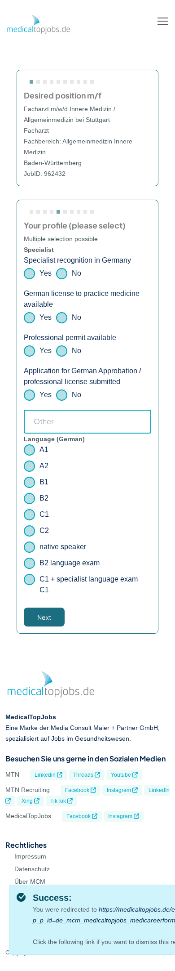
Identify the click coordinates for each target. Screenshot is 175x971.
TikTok (58, 801)
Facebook (78, 790)
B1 (43, 482)
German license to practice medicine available (82, 299)
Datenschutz (32, 869)
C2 (44, 530)
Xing (28, 801)
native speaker (62, 546)
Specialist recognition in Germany (77, 260)
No (76, 273)
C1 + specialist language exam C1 (88, 584)
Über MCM (29, 881)
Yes (45, 273)
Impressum (30, 856)
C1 (44, 514)
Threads (84, 775)
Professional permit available (70, 337)
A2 (43, 466)
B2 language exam (69, 563)
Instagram (119, 790)
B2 (43, 498)
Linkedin (46, 775)
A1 (43, 449)
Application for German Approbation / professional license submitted (82, 376)
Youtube (121, 775)
